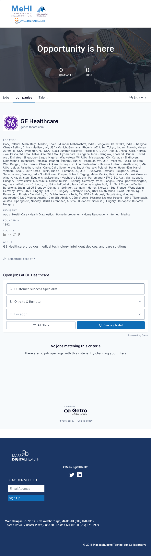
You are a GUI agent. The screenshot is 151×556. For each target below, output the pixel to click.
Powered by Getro (138, 335)
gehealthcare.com (32, 127)
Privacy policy (66, 420)
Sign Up (14, 497)
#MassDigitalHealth (75, 467)
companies (24, 97)
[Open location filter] (139, 314)
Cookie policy (85, 420)
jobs (6, 97)
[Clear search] (139, 289)
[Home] (30, 14)
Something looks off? (21, 258)
